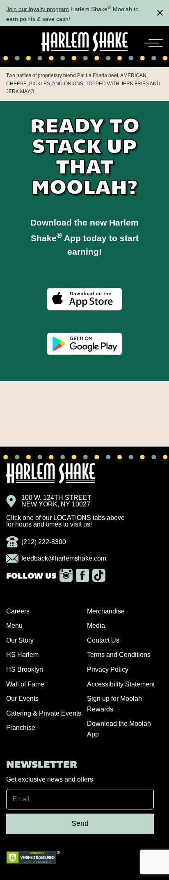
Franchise (20, 727)
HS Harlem (22, 654)
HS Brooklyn (24, 669)
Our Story (20, 640)
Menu (14, 625)
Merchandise (106, 611)
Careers (18, 611)
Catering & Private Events (43, 713)
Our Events (22, 698)
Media (96, 625)
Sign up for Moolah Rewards (114, 704)
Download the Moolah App (119, 729)
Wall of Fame (25, 684)
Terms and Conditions (119, 654)
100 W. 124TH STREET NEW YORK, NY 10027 (56, 501)
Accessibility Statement (121, 684)
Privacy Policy (107, 669)
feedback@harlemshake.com (63, 558)
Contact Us (103, 640)
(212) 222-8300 (43, 541)
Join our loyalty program (37, 9)
